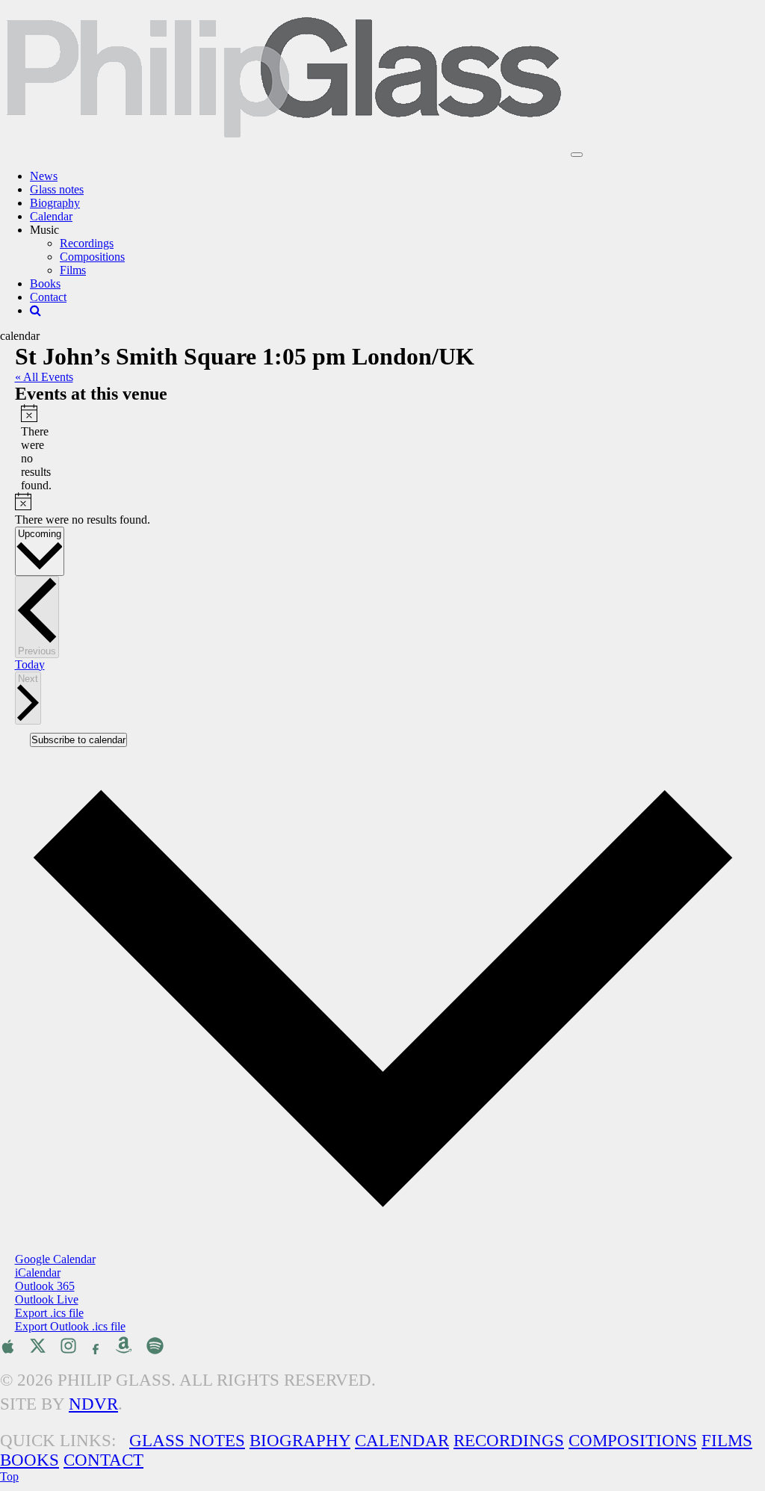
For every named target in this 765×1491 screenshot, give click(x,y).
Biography (55, 202)
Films (73, 270)
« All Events (44, 377)
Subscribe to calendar (78, 740)
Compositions (92, 256)
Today (30, 664)
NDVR (93, 1404)
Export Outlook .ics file (70, 1326)
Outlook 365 (45, 1286)
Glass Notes (187, 1440)
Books (45, 283)
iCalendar (38, 1272)
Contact (48, 297)
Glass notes (57, 189)
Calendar (51, 216)
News (44, 176)
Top (9, 1476)
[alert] (26, 448)
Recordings (87, 243)
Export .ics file (49, 1312)
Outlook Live (46, 1299)
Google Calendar (55, 1259)
